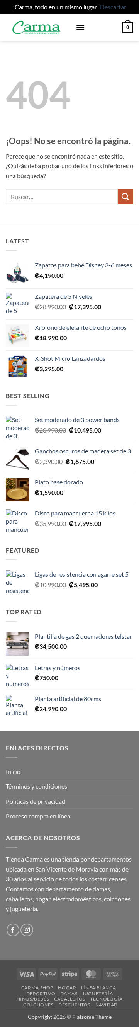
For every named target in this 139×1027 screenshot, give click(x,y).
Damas (69, 993)
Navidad (106, 1005)
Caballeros (69, 999)
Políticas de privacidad (35, 801)
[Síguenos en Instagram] (26, 930)
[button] (80, 27)
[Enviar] (125, 196)
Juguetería (97, 993)
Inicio (13, 771)
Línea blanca (98, 988)
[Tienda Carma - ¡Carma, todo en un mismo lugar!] (38, 27)
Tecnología (106, 999)
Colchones (38, 1005)
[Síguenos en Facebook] (13, 930)
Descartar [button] (113, 6)
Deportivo (41, 993)
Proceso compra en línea (38, 816)
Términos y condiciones (36, 786)
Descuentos (74, 1005)
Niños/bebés (33, 999)
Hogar (67, 988)
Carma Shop (37, 988)
